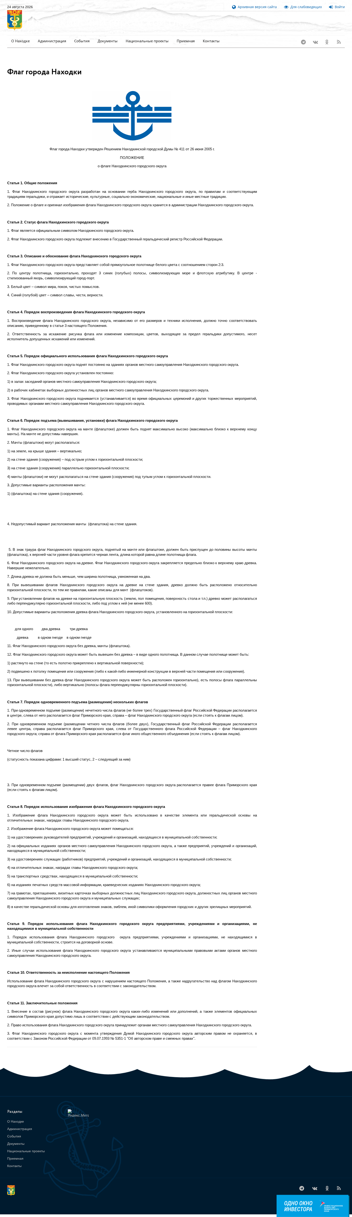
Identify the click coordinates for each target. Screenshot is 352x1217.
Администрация (52, 41)
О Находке (20, 41)
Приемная (186, 41)
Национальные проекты (147, 41)
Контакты (211, 41)
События (82, 41)
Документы (108, 41)
